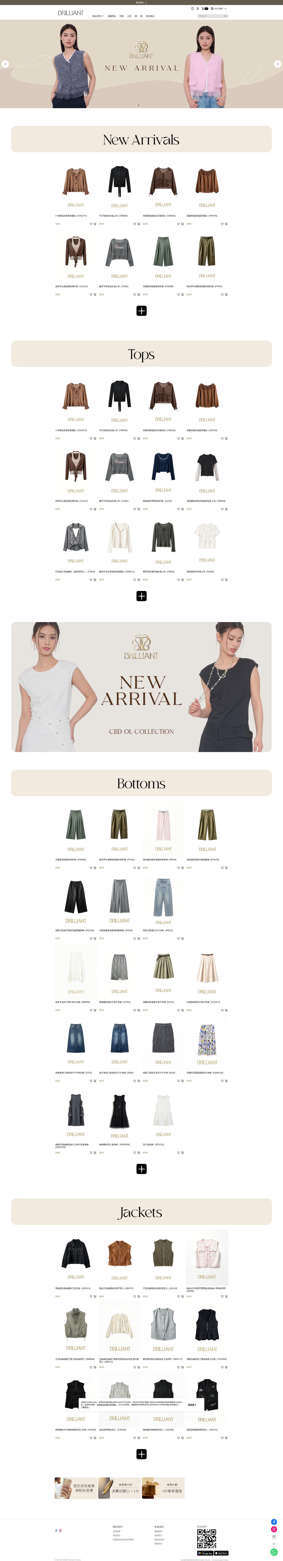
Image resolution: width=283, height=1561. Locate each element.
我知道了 (192, 1405)
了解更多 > (85, 1407)
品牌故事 (117, 1531)
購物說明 (158, 1531)
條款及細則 (159, 1539)
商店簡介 (117, 1535)
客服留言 (158, 1535)
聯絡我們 (158, 1544)
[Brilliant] (71, 13)
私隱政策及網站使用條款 (123, 1539)
